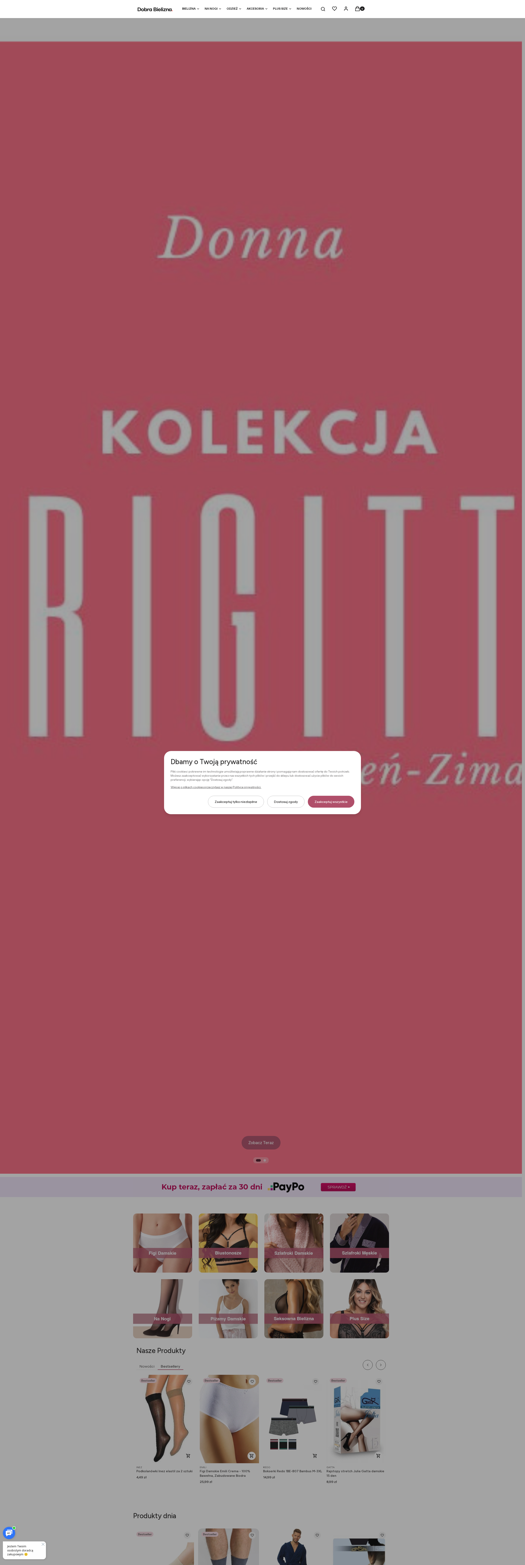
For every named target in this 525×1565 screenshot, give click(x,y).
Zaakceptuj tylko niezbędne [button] (236, 801)
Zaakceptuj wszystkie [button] (331, 801)
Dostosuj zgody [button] (286, 801)
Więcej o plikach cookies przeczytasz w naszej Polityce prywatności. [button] (216, 787)
